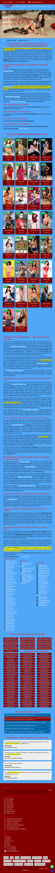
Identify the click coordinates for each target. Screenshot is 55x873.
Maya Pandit (46, 157)
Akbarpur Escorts (10, 626)
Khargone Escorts (28, 683)
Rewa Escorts (11, 696)
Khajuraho (27, 870)
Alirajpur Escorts (45, 653)
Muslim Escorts (43, 598)
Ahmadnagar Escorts (11, 605)
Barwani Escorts (45, 658)
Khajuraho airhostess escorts (28, 641)
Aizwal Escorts (9, 594)
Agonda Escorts (10, 591)
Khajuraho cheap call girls (28, 646)
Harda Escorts (11, 676)
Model (11, 857)
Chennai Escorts (10, 564)
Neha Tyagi (21, 181)
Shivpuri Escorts (45, 701)
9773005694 (21, 2)
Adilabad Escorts (10, 623)
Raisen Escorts (11, 693)
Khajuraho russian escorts (11, 641)
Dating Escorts (42, 604)
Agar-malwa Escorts (11, 611)
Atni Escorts (11, 658)
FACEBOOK (7, 839)
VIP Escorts (42, 588)
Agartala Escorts (10, 625)
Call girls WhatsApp (40, 864)
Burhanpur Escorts (45, 663)
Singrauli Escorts (28, 703)
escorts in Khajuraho (17, 425)
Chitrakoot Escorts (11, 668)
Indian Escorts (42, 580)
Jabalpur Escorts (28, 678)
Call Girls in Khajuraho (42, 349)
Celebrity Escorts (43, 597)
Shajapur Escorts (11, 701)
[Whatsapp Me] (52, 866)
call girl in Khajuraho (13, 547)
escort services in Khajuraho (30, 76)
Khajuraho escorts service (19, 384)
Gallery (18, 6)
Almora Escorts (10, 628)
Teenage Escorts (43, 577)
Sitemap (41, 868)
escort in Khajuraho (42, 363)
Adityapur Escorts (10, 599)
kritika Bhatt (21, 328)
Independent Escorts (44, 572)
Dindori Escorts (44, 671)
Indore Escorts (44, 676)
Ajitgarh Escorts (10, 616)
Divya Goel (9, 157)
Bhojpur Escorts (11, 663)
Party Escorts (42, 590)
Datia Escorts (45, 668)
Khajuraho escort (7, 86)
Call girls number (8, 864)
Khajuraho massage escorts (28, 643)
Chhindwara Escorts (44, 666)
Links (49, 6)
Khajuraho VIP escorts (11, 646)
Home (8, 6)
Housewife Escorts (44, 568)
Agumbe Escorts (10, 601)
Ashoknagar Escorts (44, 656)
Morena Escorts (11, 688)
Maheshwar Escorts (44, 683)
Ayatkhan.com (24, 868)
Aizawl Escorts (9, 610)
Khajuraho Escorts (27, 563)
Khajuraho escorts (8, 59)
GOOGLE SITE (8, 841)
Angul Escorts (9, 615)
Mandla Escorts (11, 686)
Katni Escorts (28, 681)
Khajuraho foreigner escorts (11, 648)
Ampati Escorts (10, 608)
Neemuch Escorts (45, 688)
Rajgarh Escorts (28, 693)
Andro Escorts (9, 606)
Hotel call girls (7, 861)
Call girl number (28, 864)
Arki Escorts (9, 596)
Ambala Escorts (10, 593)
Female (45, 857)
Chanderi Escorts (11, 666)
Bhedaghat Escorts (28, 661)
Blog (38, 6)
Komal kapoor (33, 206)
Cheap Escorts (43, 585)
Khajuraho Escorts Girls (28, 568)
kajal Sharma (33, 230)
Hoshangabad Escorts (28, 676)
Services (29, 6)
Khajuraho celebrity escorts (45, 638)
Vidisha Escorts (44, 706)
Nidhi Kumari (46, 206)
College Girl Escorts (44, 587)
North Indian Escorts (44, 592)
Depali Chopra (21, 254)
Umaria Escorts (28, 706)
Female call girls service (19, 861)
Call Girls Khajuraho (27, 576)
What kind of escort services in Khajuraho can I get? (19, 728)
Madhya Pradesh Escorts (11, 653)
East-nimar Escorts (11, 673)
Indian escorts (11, 651)
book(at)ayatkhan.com (36, 2)
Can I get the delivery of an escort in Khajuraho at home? (21, 725)
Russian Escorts (43, 566)
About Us (12, 7)
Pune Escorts (9, 569)
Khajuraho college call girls (45, 643)
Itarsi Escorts (11, 678)
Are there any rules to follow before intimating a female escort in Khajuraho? (26, 722)
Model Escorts (42, 565)
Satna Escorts (45, 696)
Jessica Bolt (8, 279)
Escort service (46, 861)
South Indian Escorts (44, 602)
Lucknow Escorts (10, 579)
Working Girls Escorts (44, 600)
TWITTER (7, 843)
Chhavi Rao (9, 206)
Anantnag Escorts (10, 598)
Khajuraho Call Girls (46, 360)
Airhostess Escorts (44, 582)
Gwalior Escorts (44, 673)
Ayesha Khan (33, 157)
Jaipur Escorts (9, 576)
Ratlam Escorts (44, 693)
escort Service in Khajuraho (18, 346)
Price (34, 6)
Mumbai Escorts (10, 568)
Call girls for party (37, 857)
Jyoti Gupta (9, 303)
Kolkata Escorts (10, 566)
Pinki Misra (21, 157)
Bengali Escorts (43, 573)
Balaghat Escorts (28, 658)
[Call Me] (52, 870)
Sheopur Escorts (28, 701)
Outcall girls (38, 861)
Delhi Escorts (9, 571)
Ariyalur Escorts (10, 621)
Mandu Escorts (44, 686)
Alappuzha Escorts (11, 603)
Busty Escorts (42, 578)
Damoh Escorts (28, 668)
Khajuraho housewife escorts (45, 641)
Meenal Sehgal (9, 230)
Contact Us (23, 7)
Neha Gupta (8, 254)
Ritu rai (9, 181)
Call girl (17, 857)
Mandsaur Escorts (28, 686)
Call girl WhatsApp (26, 857)
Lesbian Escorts (43, 605)
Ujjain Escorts (11, 706)
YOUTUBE (7, 837)
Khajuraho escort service (24, 477)
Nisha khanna (33, 279)
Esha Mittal (34, 254)
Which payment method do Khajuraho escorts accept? (20, 715)
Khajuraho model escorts (28, 638)
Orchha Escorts (28, 691)
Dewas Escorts (11, 671)
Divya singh (21, 230)
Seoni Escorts (28, 698)
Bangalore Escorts (11, 561)
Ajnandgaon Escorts (11, 589)
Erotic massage (18, 864)
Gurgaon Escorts (10, 574)
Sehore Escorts (11, 698)
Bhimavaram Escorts (11, 583)
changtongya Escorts (11, 613)
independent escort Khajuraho (27, 485)
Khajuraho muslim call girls (28, 648)
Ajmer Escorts (9, 618)
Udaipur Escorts (10, 581)
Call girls (6, 857)
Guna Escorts (28, 673)
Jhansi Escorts (11, 681)
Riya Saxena (21, 279)
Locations (43, 6)
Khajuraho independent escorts (12, 643)
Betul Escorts (11, 661)
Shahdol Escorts (45, 698)
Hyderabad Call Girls (11, 562)
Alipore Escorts (10, 630)
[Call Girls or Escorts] (3, 40)
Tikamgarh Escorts (45, 703)
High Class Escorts (44, 575)
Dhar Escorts (28, 671)
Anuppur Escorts (28, 656)
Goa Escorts (9, 578)
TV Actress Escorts (44, 583)
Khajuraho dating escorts (45, 648)
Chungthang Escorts (11, 620)
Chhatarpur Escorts (28, 666)
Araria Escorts (9, 588)
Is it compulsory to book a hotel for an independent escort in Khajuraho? (25, 732)
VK (5, 835)
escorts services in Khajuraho (15, 370)
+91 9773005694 (23, 128)
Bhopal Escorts (28, 663)
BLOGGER (7, 845)
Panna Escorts (45, 691)
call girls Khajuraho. (30, 466)
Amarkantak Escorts (11, 656)
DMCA (46, 868)
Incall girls (30, 861)
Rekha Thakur (34, 303)
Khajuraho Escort (26, 570)
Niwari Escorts (11, 691)
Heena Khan (46, 181)
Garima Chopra (34, 181)
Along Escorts (9, 584)
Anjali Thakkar (46, 230)
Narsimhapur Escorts (28, 688)
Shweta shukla (46, 303)
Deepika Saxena (21, 303)
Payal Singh (46, 254)
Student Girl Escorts (44, 570)
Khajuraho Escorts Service (30, 553)
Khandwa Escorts (11, 683)
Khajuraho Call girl (27, 580)
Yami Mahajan (8, 328)
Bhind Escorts (45, 661)
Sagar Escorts (28, 696)
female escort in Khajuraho (12, 96)
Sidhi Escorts (11, 703)
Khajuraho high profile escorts (45, 646)
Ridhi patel (21, 206)
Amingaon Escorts (10, 586)
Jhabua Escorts (44, 678)
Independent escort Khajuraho (23, 534)
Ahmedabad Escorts (11, 573)
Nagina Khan (46, 279)
